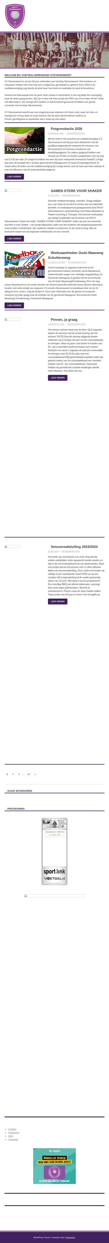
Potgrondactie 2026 (66, 129)
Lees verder (14, 176)
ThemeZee (70, 1237)
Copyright (13, 1139)
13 (28, 774)
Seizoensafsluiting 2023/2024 (74, 547)
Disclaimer (13, 1133)
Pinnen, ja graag (64, 319)
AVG (10, 1136)
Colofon (12, 1129)
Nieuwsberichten (76, 133)
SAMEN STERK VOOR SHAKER (76, 191)
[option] (54, 798)
